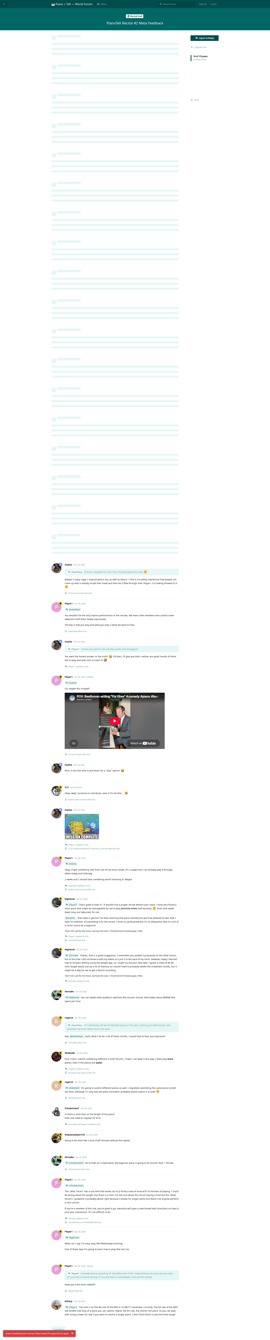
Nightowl (74, 997)
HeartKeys (76, 571)
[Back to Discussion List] (4, 4)
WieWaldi (74, 1087)
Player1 (75, 649)
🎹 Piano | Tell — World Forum (71, 4)
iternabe (73, 955)
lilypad (75, 1273)
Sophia (72, 682)
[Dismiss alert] (72, 1333)
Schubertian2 (76, 1162)
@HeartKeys (76, 1036)
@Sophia (70, 917)
